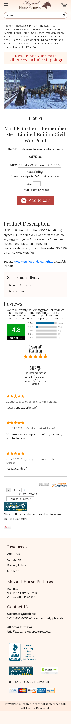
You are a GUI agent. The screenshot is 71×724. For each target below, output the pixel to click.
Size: (13, 165)
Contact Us (14, 559)
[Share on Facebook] (30, 118)
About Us (13, 554)
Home (7, 25)
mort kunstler (22, 285)
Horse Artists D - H (24, 25)
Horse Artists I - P (41, 29)
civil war (18, 291)
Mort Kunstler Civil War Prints (33, 261)
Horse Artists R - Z (18, 29)
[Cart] (64, 5)
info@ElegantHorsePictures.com (29, 631)
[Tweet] (35, 118)
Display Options (26, 494)
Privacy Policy (16, 565)
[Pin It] (40, 118)
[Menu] (8, 5)
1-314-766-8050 (18, 618)
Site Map (13, 571)
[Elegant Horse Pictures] (35, 5)
